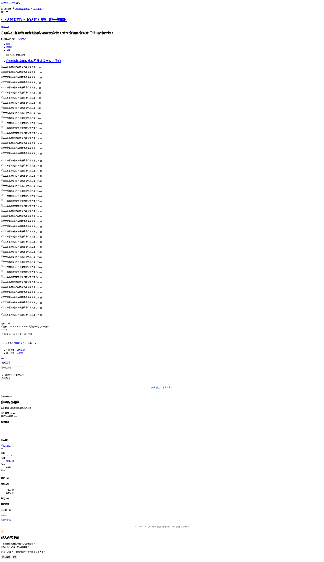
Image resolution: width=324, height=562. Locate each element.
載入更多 (5, 363)
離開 (14, 557)
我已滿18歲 (6, 557)
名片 (8, 50)
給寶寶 (20, 353)
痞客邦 (17, 343)
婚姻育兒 (22, 39)
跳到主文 (5, 27)
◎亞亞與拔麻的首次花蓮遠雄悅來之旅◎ (33, 61)
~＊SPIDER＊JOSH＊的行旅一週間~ (34, 19)
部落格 (9, 47)
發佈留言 (5, 378)
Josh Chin (4, 515)
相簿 (8, 44)
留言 (23, 343)
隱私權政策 (176, 527)
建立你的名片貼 (6, 520)
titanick (4, 329)
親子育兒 (21, 350)
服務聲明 (186, 527)
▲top (3, 358)
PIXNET (143, 527)
